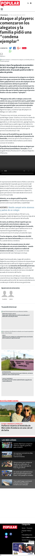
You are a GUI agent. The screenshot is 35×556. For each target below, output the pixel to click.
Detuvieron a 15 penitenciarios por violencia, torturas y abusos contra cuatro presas (17, 374)
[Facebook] (14, 48)
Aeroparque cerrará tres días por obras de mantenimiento (23, 454)
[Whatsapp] (10, 51)
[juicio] (11, 294)
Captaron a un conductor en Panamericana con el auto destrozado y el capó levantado (17, 337)
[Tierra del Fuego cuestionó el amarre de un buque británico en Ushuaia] (7, 482)
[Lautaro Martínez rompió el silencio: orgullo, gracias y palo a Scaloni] (7, 445)
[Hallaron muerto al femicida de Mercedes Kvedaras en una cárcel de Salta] (17, 412)
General (24, 540)
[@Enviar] (1, 54)
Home (23, 528)
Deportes (29, 535)
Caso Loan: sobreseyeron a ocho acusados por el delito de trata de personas (15, 316)
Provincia (29, 528)
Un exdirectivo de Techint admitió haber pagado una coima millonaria (17, 380)
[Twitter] (10, 49)
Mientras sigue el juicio (9, 313)
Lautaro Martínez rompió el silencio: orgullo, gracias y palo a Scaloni (22, 445)
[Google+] (19, 48)
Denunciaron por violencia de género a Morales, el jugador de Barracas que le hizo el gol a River (22, 465)
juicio (11, 299)
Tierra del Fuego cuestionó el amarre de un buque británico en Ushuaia (22, 482)
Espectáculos (26, 537)
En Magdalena (6, 372)
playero (4, 299)
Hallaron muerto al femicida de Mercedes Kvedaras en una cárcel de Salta (16, 428)
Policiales (24, 535)
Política (29, 530)
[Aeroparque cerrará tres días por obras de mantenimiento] (7, 454)
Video (4, 335)
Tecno (28, 540)
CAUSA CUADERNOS (7, 378)
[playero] (4, 294)
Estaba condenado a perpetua (11, 424)
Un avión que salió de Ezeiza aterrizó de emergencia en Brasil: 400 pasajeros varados (23, 473)
